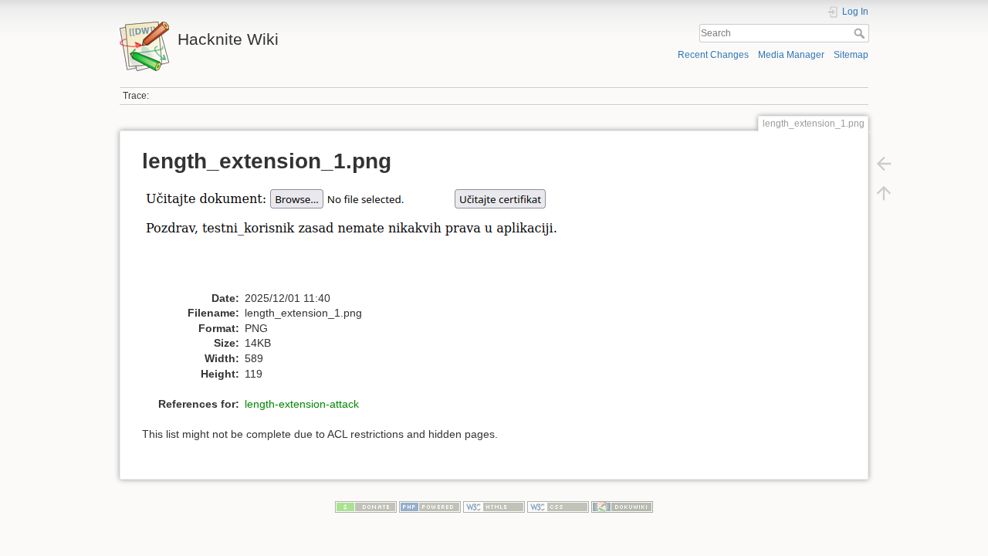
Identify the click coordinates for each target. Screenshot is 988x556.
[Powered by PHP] (430, 506)
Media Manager (791, 54)
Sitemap (851, 54)
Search (861, 33)
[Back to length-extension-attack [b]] (884, 163)
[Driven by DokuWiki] (622, 506)
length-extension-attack (302, 404)
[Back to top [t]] (884, 193)
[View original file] (377, 236)
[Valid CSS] (558, 506)
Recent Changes (713, 54)
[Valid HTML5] (494, 506)
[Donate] (366, 506)
